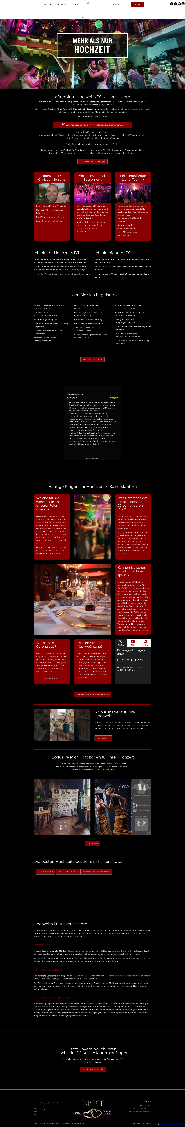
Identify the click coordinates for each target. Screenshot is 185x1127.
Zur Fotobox (92, 844)
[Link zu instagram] (175, 4)
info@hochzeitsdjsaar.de (142, 1111)
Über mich (63, 4)
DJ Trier (37, 1112)
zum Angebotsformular (93, 1069)
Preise (116, 4)
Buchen (137, 4)
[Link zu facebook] (172, 4)
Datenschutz (136, 1123)
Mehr (76, 4)
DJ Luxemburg (39, 1109)
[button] (171, 1124)
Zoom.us (85, 338)
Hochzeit (48, 4)
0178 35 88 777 (130, 660)
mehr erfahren (103, 738)
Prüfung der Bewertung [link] (92, 458)
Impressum (147, 1123)
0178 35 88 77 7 (145, 1108)
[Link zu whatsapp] (183, 4)
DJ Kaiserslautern (40, 1115)
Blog (126, 4)
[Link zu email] (179, 4)
